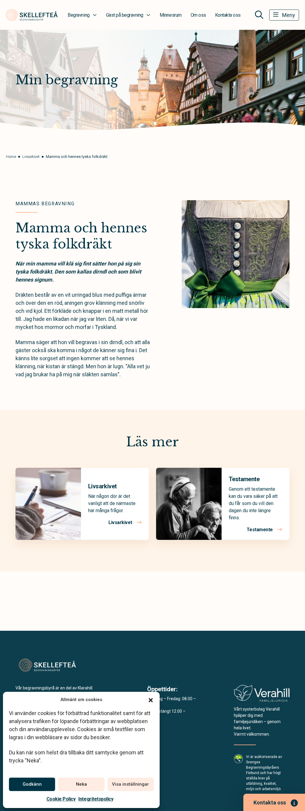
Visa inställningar (130, 784)
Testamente (244, 479)
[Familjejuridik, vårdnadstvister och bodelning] (262, 695)
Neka (81, 784)
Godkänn (32, 784)
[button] (151, 700)
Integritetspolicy (95, 799)
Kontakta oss (228, 15)
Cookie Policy (61, 799)
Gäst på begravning (124, 15)
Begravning (78, 15)
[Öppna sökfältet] (259, 15)
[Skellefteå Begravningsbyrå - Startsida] (47, 665)
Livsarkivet (102, 486)
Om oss (198, 15)
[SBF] (238, 758)
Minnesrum (171, 15)
